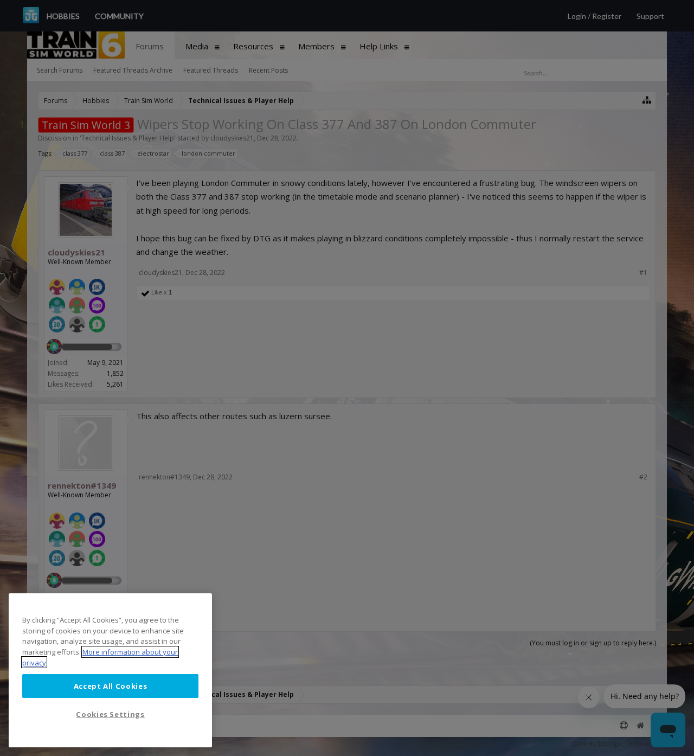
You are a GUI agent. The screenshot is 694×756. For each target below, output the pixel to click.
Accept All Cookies (110, 685)
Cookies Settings (110, 714)
